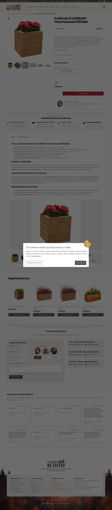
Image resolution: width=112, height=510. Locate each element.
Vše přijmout (80, 263)
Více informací (36, 256)
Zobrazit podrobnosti (34, 263)
